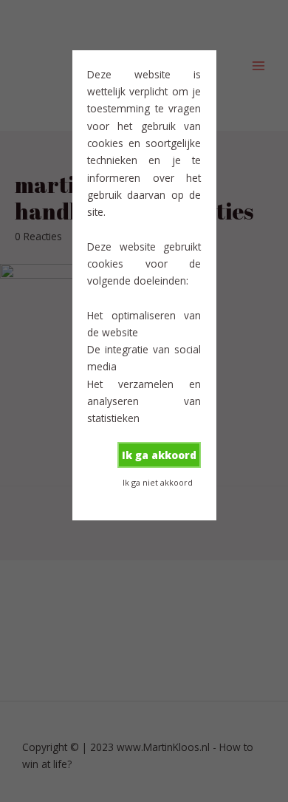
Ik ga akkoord (159, 455)
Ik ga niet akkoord (158, 482)
